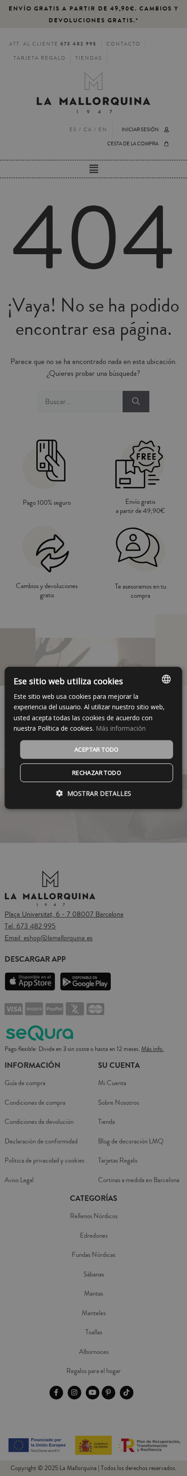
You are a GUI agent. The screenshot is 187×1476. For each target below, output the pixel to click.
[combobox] (166, 679)
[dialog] (93, 738)
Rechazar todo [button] (96, 773)
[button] (93, 793)
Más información (121, 727)
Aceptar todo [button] (96, 749)
